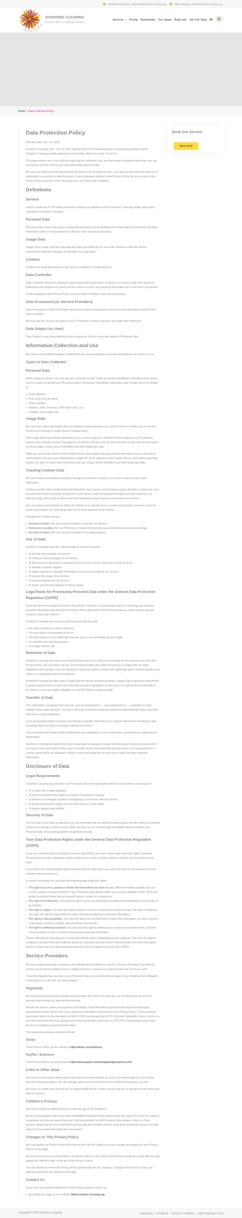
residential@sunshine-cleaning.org (148, 4)
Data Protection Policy (211, 1213)
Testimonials (147, 19)
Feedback (162, 1213)
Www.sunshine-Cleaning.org (88, 1194)
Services (118, 19)
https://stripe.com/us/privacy (86, 1047)
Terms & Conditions (183, 1213)
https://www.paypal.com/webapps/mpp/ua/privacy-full (101, 1062)
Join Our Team (198, 19)
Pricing (133, 19)
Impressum (146, 1213)
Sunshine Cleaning (64, 17)
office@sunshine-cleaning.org (206, 4)
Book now (180, 19)
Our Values (165, 19)
